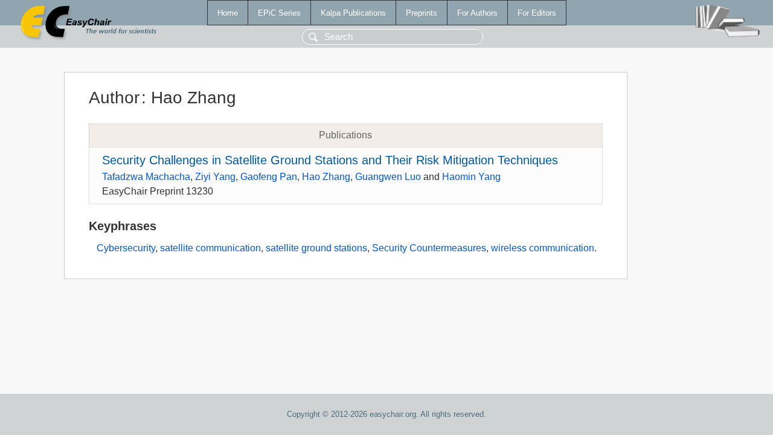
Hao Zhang (326, 177)
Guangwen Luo (388, 177)
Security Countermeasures (429, 248)
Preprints (421, 13)
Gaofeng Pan (268, 177)
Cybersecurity (126, 248)
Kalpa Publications (353, 13)
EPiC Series (279, 13)
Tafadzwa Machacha (146, 177)
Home (227, 13)
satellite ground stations (316, 248)
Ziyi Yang (215, 177)
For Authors (477, 13)
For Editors (537, 13)
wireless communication (542, 248)
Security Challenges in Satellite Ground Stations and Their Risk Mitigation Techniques (330, 160)
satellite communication (210, 248)
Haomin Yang (471, 177)
